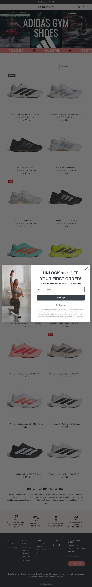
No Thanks (60, 305)
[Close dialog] (87, 268)
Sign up (61, 297)
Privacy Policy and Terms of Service (74, 316)
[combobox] (41, 289)
